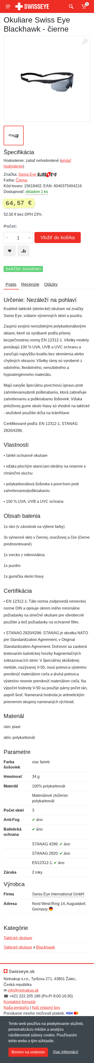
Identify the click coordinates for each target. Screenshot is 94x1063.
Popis (11, 284)
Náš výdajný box (46, 1008)
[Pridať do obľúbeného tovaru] (10, 250)
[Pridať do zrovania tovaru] (24, 250)
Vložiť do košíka (57, 237)
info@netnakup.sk (23, 990)
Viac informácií (65, 1052)
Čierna (21, 180)
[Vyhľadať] (70, 6)
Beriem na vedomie (28, 1052)
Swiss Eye (27, 174)
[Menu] (8, 6)
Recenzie (30, 284)
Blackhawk (45, 947)
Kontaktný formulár (20, 1002)
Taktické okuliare (18, 938)
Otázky (51, 284)
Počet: (10, 226)
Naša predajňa (16, 1008)
